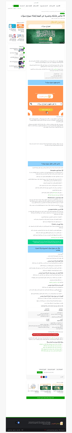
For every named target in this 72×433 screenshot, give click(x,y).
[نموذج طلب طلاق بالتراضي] (21, 58)
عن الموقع (15, 8)
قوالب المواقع (28, 5)
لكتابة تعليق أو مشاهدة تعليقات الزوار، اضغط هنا (45, 397)
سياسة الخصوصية (10, 8)
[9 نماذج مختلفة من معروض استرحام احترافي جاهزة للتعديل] (45, 387)
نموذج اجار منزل (59, 369)
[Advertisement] (45, 52)
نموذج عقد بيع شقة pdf (55, 237)
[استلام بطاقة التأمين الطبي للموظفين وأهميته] (20, 36)
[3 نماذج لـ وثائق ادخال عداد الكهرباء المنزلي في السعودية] (57, 387)
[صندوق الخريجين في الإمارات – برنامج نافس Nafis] (33, 387)
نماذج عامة (22, 5)
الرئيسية (57, 5)
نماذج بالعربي (55, 69)
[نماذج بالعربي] (36, 2)
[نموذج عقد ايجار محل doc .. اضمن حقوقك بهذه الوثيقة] (20, 26)
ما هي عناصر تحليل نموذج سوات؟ (56, 76)
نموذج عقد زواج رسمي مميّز (14, 61)
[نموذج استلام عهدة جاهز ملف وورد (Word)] (21, 50)
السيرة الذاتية (51, 5)
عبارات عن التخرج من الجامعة (54, 282)
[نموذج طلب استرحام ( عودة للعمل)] (21, 54)
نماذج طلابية (35, 5)
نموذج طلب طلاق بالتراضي (14, 57)
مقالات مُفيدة (19, 8)
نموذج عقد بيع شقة (42, 369)
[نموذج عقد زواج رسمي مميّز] (21, 63)
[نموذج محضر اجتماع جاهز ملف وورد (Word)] (21, 67)
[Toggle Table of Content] (61, 74)
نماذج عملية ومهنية (43, 5)
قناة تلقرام (16, 5)
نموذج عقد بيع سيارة (51, 369)
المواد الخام (55, 192)
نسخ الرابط (39, 372)
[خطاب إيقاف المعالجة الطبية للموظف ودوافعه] (12, 36)
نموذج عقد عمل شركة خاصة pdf (54, 194)
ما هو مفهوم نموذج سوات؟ (57, 75)
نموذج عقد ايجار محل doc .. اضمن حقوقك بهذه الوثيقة (21, 30)
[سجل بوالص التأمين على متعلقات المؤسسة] (12, 26)
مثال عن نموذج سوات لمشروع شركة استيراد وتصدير (53, 77)
